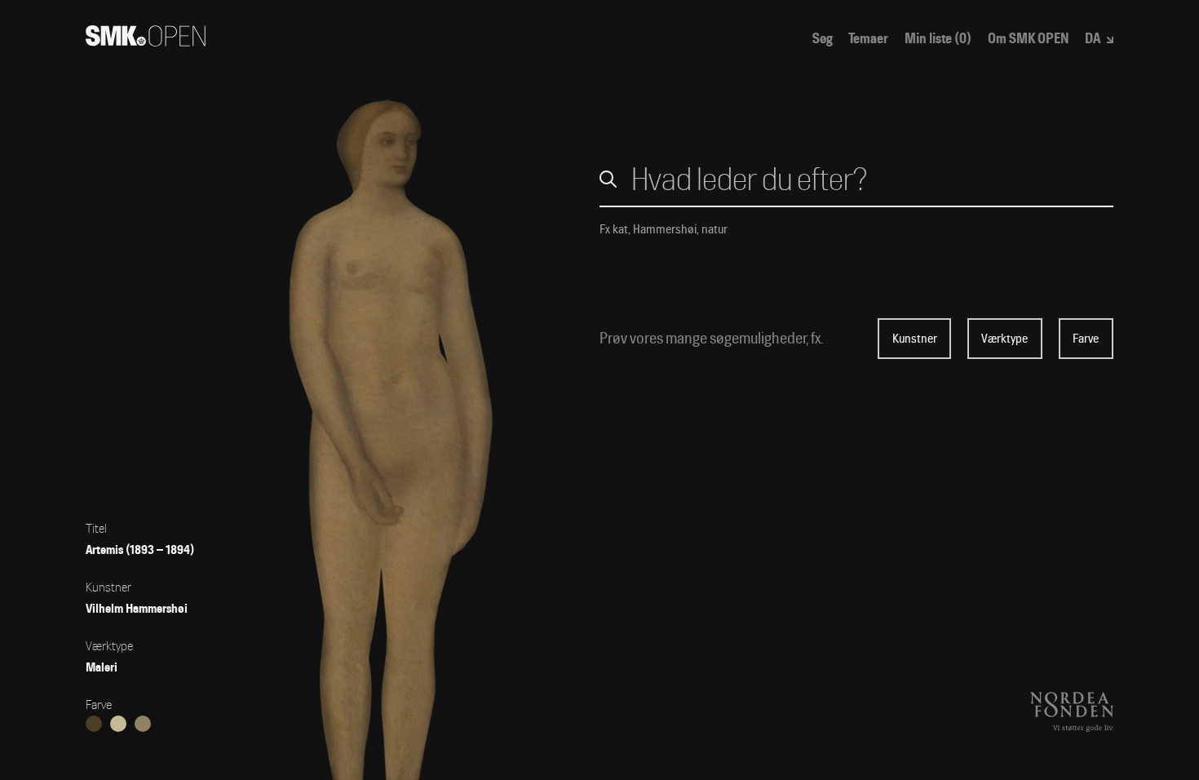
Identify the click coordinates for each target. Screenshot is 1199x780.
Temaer (868, 39)
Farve (1086, 338)
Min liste (938, 39)
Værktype (1004, 338)
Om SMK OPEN (1028, 39)
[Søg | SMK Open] (146, 42)
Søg (822, 39)
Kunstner (914, 338)
